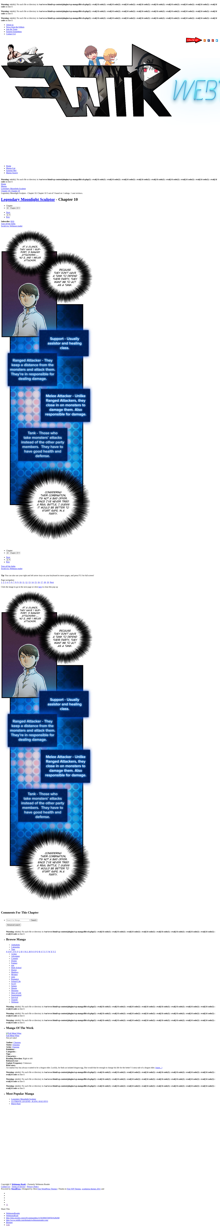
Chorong (17, 1042)
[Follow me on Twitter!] (217, 42)
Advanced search (13, 925)
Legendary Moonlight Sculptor (28, 199)
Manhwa (14, 972)
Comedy (14, 958)
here (40, 587)
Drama (14, 961)
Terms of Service (18, 1187)
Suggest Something (14, 32)
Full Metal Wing (12, 1036)
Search (33, 920)
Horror (14, 970)
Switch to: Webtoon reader (11, 226)
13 (29, 582)
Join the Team (11, 29)
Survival (14, 997)
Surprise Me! (11, 170)
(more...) (158, 1068)
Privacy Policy (33, 1187)
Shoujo (14, 988)
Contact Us (5, 1187)
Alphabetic (15, 945)
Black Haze (16, 1104)
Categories (15, 947)
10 (20, 582)
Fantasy (14, 963)
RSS (12, 221)
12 (26, 582)
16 (39, 582)
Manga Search (12, 173)
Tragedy (14, 1000)
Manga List (10, 168)
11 (23, 582)
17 (42, 582)
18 (45, 582)
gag (12, 965)
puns (13, 977)
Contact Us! (11, 34)
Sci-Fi (13, 984)
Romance (15, 979)
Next (8, 212)
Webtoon (14, 1002)
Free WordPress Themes (47, 1189)
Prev (8, 217)
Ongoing (16, 1045)
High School (16, 968)
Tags (13, 949)
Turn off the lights (8, 224)
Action (14, 954)
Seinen (14, 986)
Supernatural (16, 995)
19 (48, 582)
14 (32, 582)
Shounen (14, 990)
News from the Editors (15, 27)
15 (36, 582)
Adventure (15, 956)
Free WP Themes (74, 1189)
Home (8, 166)
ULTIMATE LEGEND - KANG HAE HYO (29, 1101)
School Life (16, 981)
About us (9, 25)
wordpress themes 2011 (91, 1189)
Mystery (14, 974)
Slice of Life (16, 993)
